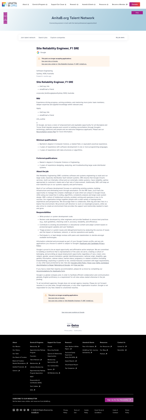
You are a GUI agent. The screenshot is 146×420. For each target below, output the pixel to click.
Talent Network (35, 360)
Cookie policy (78, 330)
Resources (102, 4)
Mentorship (33, 346)
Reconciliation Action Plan (46, 132)
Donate (50, 346)
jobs (43, 38)
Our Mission (16, 346)
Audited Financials (18, 367)
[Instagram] (5, 14)
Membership (34, 363)
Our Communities (53, 366)
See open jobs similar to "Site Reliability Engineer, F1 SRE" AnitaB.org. (64, 64)
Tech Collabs (34, 386)
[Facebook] (5, 18)
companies (58, 38)
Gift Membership (53, 373)
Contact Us (120, 346)
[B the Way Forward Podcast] (28, 410)
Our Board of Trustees (20, 357)
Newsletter (120, 350)
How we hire (78, 265)
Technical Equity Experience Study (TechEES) (70, 355)
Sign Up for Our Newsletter (118, 400)
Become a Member (118, 4)
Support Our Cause (57, 4)
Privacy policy (68, 330)
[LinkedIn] (5, 22)
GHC (31, 390)
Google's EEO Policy (78, 263)
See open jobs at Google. (50, 61)
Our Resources (105, 346)
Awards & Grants (88, 4)
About (25, 4)
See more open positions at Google (73, 312)
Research (73, 4)
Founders (33, 356)
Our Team (16, 354)
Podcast (102, 354)
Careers (15, 371)
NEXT (32, 377)
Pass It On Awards (88, 346)
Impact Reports (69, 361)
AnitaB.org (35, 412)
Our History (16, 350)
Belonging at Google (62, 265)
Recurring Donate (53, 350)
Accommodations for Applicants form (50, 271)
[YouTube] (21, 410)
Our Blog (103, 350)
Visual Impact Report (71, 365)
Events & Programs (39, 4)
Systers (50, 369)
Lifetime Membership (36, 367)
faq (137, 13)
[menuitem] (75, 86)
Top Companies (70, 368)
